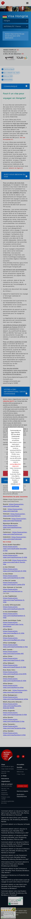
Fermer (15, 488)
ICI (19, 484)
